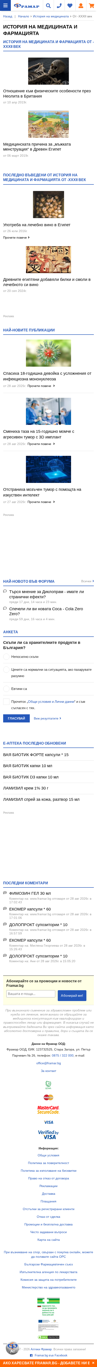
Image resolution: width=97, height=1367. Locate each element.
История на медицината (51, 16)
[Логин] (80, 5)
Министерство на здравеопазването (48, 1287)
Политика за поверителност (48, 1163)
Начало (23, 16)
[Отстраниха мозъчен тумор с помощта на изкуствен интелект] (48, 469)
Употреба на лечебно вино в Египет (36, 225)
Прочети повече (15, 237)
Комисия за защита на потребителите (49, 1279)
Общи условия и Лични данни (51, 701)
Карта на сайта (48, 1239)
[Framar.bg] (20, 5)
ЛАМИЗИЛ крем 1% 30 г (25, 788)
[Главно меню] (5, 5)
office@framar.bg (48, 1063)
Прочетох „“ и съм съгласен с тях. (48, 705)
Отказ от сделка (48, 1216)
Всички (86, 581)
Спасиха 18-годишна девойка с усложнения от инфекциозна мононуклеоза (47, 376)
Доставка (48, 1193)
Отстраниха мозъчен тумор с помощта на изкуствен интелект (42, 492)
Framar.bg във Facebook (50, 1355)
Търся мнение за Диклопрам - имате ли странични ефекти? (46, 594)
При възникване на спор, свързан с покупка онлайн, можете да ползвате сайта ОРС (48, 1254)
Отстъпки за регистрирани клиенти (48, 1209)
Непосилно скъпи (24, 657)
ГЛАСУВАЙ (16, 718)
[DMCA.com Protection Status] (48, 1338)
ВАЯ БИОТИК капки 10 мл (27, 766)
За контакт (48, 1071)
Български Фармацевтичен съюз (48, 1264)
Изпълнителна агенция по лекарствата (48, 1272)
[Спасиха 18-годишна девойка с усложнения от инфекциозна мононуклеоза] (48, 353)
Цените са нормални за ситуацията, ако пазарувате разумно (51, 673)
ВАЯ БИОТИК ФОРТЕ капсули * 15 (36, 754)
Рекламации (48, 1186)
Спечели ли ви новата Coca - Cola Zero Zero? (46, 611)
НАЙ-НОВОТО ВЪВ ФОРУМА (29, 581)
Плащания (48, 1201)
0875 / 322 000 (63, 1055)
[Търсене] (48, 5)
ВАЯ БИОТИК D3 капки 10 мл (31, 777)
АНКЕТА (10, 632)
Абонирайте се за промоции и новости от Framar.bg (44, 983)
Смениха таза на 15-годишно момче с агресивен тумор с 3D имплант (38, 434)
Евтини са (19, 689)
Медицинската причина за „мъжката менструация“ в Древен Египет (37, 147)
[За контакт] (59, 5)
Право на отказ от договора (48, 1178)
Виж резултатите (46, 718)
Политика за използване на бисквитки (48, 1170)
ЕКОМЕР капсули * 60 (30, 909)
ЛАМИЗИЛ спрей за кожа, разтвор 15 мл (41, 799)
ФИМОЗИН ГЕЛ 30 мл (30, 893)
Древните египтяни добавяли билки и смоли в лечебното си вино (47, 282)
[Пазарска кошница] (91, 5)
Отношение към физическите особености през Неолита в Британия (47, 93)
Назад (7, 16)
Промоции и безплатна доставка (48, 1224)
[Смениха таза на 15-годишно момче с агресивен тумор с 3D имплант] (48, 411)
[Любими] (70, 5)
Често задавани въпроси (48, 1232)
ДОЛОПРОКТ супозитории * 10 (38, 924)
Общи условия (48, 1155)
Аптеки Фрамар (41, 1349)
